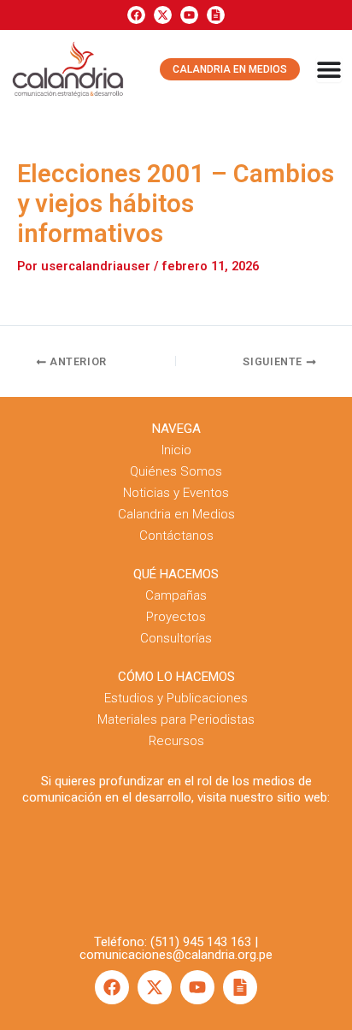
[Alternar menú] (329, 69)
